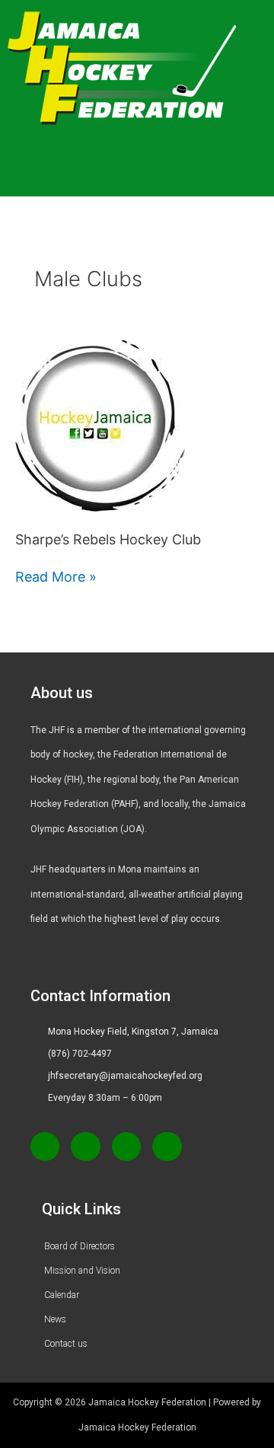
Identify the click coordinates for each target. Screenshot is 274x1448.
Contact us (66, 1343)
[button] (144, 174)
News (55, 1319)
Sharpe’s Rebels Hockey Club (108, 539)
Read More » (56, 575)
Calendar (61, 1295)
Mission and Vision (82, 1270)
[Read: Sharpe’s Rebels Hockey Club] (100, 425)
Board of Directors (79, 1246)
